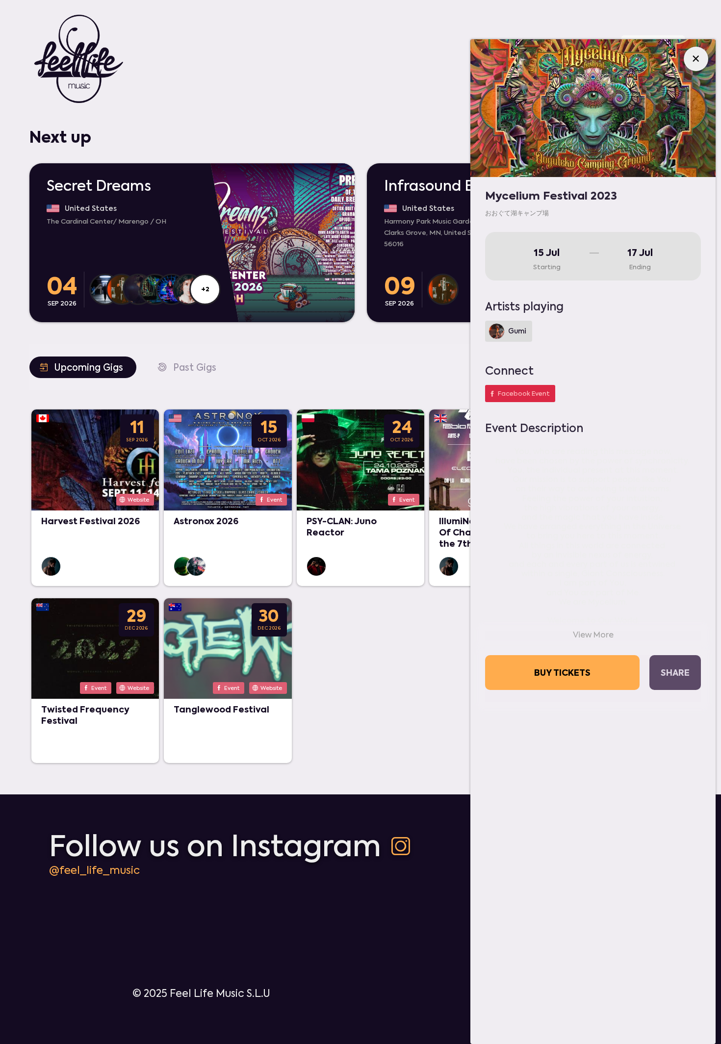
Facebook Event (519, 393)
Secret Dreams (99, 186)
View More (593, 635)
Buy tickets (562, 672)
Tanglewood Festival (221, 709)
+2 (205, 289)
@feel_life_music (94, 870)
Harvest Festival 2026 (90, 520)
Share (675, 672)
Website (133, 499)
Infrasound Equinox (451, 186)
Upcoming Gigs (80, 367)
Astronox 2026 (206, 520)
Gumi (517, 331)
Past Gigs (186, 367)
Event (270, 499)
